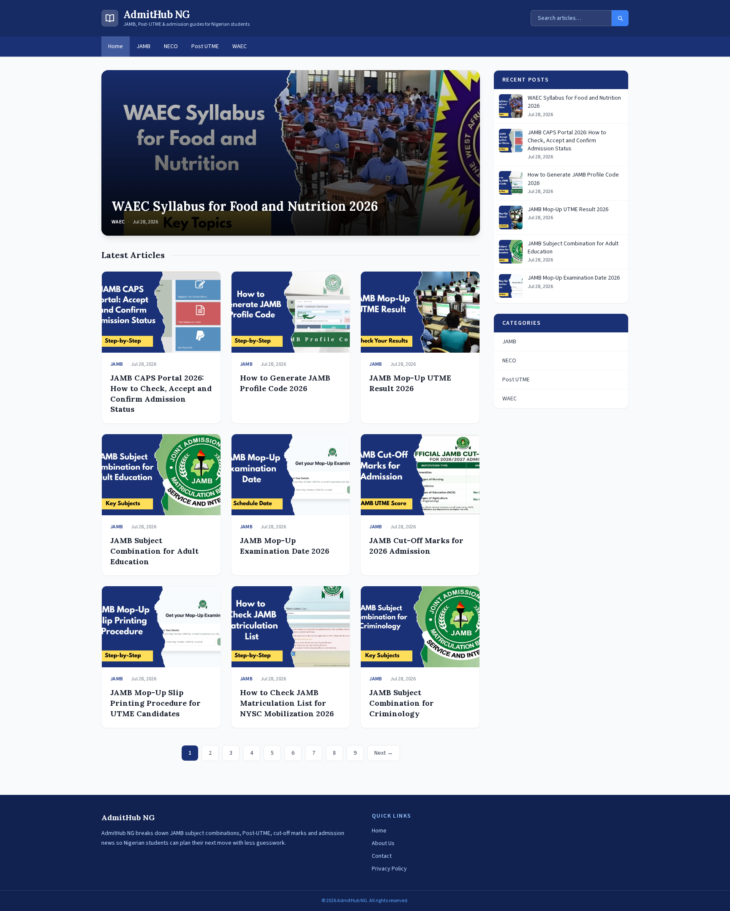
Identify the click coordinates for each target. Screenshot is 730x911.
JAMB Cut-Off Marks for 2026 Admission (416, 546)
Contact (382, 856)
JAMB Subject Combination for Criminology (401, 703)
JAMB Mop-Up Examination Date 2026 (284, 546)
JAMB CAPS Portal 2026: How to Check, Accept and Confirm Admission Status (161, 393)
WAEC (239, 46)
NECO (171, 46)
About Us (383, 843)
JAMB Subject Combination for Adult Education (154, 551)
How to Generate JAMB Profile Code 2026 (285, 383)
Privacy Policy (389, 869)
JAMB (143, 46)
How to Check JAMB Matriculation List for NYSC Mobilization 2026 (287, 703)
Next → (383, 753)
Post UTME (205, 46)
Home (115, 46)
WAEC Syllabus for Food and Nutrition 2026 (245, 206)
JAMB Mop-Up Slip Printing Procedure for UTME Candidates (155, 703)
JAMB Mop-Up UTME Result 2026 (410, 383)
